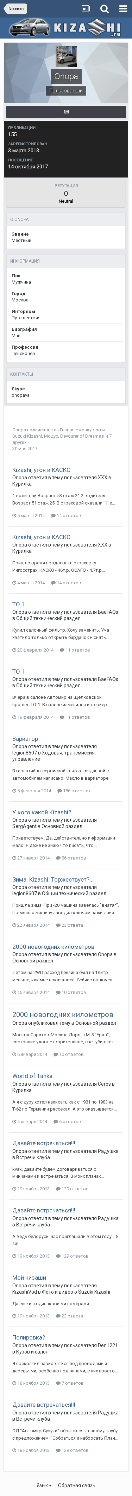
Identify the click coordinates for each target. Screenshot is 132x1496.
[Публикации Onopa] (66, 112)
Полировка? (28, 1337)
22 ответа (72, 1315)
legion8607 (24, 753)
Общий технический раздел (48, 618)
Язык (43, 1485)
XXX (102, 477)
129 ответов (75, 1188)
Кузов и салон (32, 1352)
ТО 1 (18, 604)
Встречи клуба (33, 1157)
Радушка (108, 1151)
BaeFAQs (108, 612)
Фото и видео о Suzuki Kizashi (76, 1292)
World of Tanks (32, 1075)
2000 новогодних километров (53, 946)
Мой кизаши (29, 1277)
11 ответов (77, 650)
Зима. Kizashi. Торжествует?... (53, 879)
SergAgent (24, 826)
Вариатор (25, 738)
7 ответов (72, 1383)
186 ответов (76, 790)
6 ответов (69, 1121)
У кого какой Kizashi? (41, 812)
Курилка (22, 484)
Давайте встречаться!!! (43, 1143)
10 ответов (73, 992)
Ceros (104, 1084)
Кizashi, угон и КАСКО (41, 469)
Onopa (19, 429)
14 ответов (68, 515)
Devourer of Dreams (80, 436)
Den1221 (108, 1345)
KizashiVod (24, 1292)
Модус (51, 436)
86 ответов (73, 858)
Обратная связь (76, 1485)
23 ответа (72, 925)
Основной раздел (62, 826)
